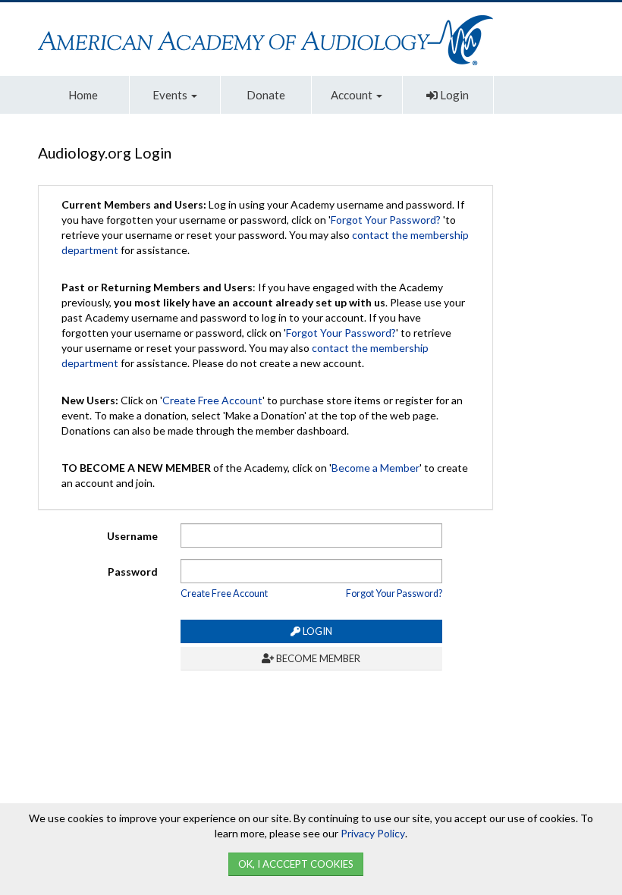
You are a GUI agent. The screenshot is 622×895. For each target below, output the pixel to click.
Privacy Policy (373, 833)
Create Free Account (212, 400)
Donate (266, 95)
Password (133, 571)
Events (171, 95)
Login (453, 95)
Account (353, 95)
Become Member (317, 658)
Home (83, 95)
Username (132, 535)
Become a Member (375, 467)
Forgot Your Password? (386, 219)
